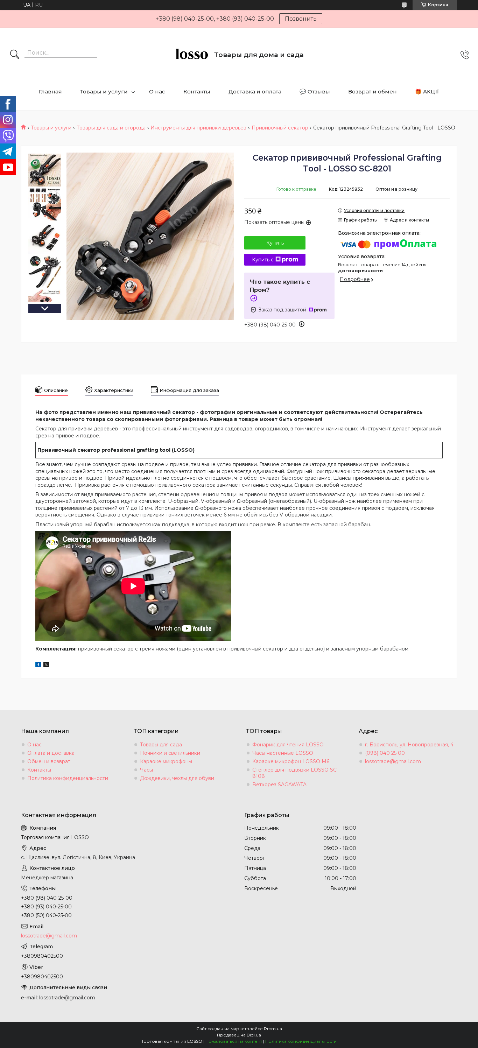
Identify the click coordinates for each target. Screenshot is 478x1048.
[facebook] (38, 665)
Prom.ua (273, 1028)
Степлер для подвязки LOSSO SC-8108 (295, 773)
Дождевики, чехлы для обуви (177, 778)
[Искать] (14, 55)
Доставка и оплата (255, 91)
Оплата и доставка (51, 753)
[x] (46, 665)
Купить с (263, 259)
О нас (157, 91)
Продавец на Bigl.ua (239, 1035)
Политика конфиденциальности (67, 778)
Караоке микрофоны (166, 761)
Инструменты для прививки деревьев (198, 128)
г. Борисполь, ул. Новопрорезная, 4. (410, 744)
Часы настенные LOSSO (282, 753)
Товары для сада (161, 744)
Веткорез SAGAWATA (279, 784)
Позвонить (301, 18)
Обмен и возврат (48, 761)
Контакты (196, 91)
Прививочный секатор (280, 128)
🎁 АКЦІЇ (427, 91)
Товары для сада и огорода (111, 128)
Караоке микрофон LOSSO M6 (290, 761)
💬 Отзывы (315, 91)
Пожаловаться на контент (233, 1041)
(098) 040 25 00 (385, 753)
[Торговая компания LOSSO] (191, 54)
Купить (275, 243)
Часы (146, 770)
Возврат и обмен (372, 91)
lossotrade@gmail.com (393, 761)
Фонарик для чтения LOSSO (288, 744)
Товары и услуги (104, 91)
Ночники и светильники (170, 753)
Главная (50, 91)
